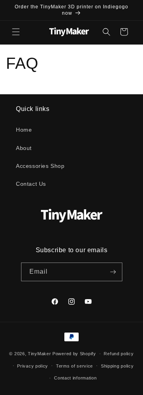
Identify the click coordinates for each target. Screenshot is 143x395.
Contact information (75, 378)
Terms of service (74, 366)
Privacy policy (32, 366)
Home (24, 129)
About (24, 148)
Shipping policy (117, 366)
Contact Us (31, 184)
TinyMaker (39, 353)
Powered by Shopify (74, 353)
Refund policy (118, 353)
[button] (16, 32)
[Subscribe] (113, 272)
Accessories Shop (40, 166)
